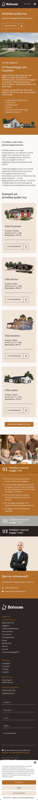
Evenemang (6, 643)
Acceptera (19, 782)
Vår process (6, 634)
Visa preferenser (19, 793)
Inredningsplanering (10, 629)
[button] (35, 762)
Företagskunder (8, 637)
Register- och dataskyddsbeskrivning (23, 797)
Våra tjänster (7, 631)
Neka (19, 788)
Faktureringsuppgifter (10, 652)
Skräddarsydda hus (9, 620)
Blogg (4, 640)
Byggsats (5, 626)
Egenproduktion (8, 623)
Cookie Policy (7, 797)
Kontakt (5, 649)
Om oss (5, 646)
